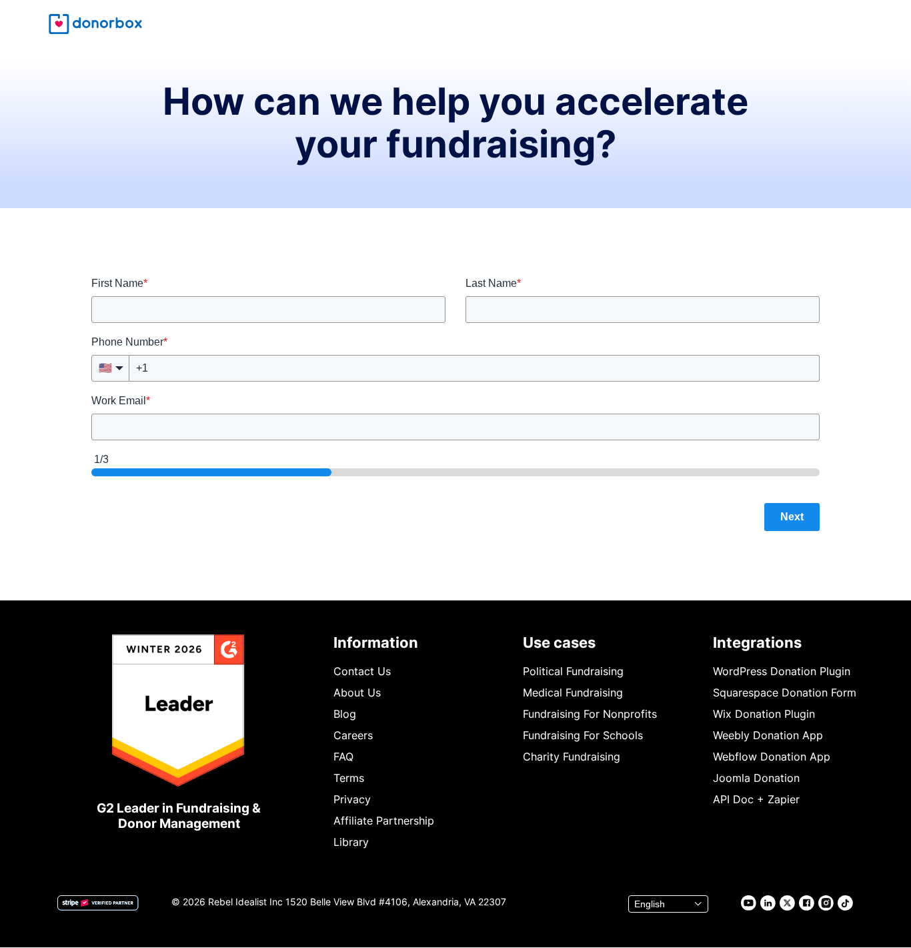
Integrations (757, 642)
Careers (353, 735)
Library (351, 842)
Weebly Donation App (768, 735)
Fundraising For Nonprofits (590, 714)
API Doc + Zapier (756, 799)
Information (375, 642)
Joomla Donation (756, 778)
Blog (344, 714)
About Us (357, 692)
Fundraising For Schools (583, 735)
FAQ (343, 756)
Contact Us (362, 671)
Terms (348, 778)
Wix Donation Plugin (764, 714)
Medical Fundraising (573, 692)
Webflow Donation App (771, 756)
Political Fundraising (573, 671)
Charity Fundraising (571, 756)
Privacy (352, 799)
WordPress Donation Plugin (781, 671)
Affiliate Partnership (383, 820)
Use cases (559, 642)
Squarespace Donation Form (784, 692)
